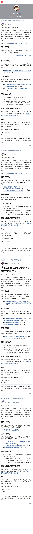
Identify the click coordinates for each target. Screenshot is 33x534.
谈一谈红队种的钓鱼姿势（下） (12, 324)
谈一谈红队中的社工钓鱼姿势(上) (12, 320)
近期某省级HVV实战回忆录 (11, 430)
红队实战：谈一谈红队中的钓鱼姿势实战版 (15, 301)
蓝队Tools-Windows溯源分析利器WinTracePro (16, 88)
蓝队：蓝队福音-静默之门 (10, 187)
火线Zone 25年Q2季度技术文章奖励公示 (11, 150)
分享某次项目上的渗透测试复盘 (12, 189)
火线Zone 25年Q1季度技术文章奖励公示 (11, 260)
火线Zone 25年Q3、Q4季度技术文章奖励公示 (12, 20)
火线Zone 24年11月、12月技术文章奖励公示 (12, 398)
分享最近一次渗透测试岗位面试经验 (13, 445)
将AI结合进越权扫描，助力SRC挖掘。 (13, 318)
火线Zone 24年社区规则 (16, 43)
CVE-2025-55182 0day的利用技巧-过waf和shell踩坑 (17, 55)
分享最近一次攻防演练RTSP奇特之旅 (13, 190)
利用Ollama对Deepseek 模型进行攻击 (14, 336)
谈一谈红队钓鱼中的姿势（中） (12, 322)
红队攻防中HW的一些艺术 (11, 338)
